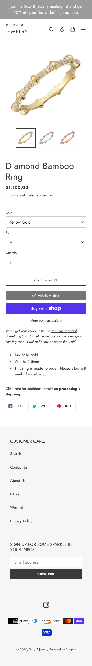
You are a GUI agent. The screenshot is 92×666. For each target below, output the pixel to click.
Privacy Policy (21, 521)
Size (9, 232)
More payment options (46, 320)
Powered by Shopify (62, 649)
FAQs (14, 494)
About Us (17, 480)
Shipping (12, 195)
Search (15, 454)
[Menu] (83, 29)
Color (9, 212)
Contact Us (19, 467)
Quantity (11, 252)
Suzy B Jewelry (17, 29)
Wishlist (16, 507)
